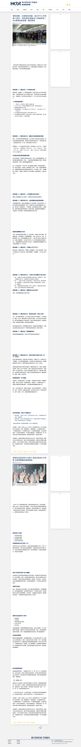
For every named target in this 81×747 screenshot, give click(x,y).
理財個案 (16, 65)
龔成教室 (34, 451)
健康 (38, 9)
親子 (43, 9)
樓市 (32, 9)
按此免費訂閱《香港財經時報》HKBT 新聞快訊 (25, 423)
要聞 (18, 9)
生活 (57, 9)
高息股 (24, 722)
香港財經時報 (26, 5)
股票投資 (19, 722)
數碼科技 (50, 9)
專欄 (69, 9)
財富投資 (25, 9)
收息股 (15, 722)
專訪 (63, 9)
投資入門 (23, 413)
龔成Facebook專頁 (27, 427)
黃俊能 (14, 733)
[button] (19, 9)
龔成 (13, 23)
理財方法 (25, 451)
